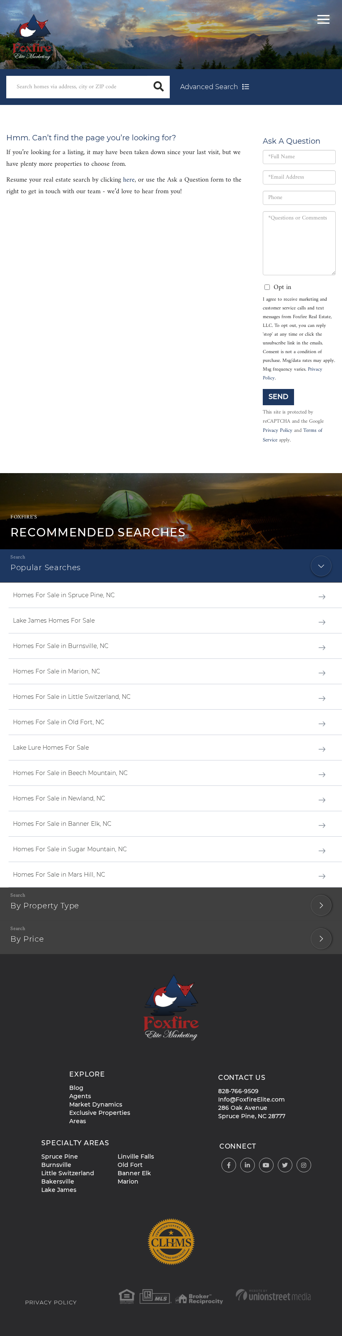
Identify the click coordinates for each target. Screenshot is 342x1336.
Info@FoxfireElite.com (251, 1099)
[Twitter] (285, 1165)
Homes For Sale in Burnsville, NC (60, 646)
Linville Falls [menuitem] (136, 1156)
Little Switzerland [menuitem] (67, 1173)
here (129, 180)
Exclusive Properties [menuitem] (99, 1113)
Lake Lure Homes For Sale (51, 747)
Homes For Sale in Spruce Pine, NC (64, 595)
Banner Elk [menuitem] (134, 1173)
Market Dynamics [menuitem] (95, 1104)
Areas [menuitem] (77, 1121)
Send (278, 397)
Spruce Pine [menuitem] (59, 1156)
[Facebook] (229, 1165)
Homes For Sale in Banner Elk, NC (62, 824)
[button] (158, 87)
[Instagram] (304, 1165)
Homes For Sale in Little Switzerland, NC (72, 696)
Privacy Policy (277, 430)
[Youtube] (266, 1165)
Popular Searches (45, 567)
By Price (27, 939)
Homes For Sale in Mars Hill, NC (59, 874)
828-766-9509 (238, 1091)
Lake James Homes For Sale (54, 620)
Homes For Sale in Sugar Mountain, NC (70, 849)
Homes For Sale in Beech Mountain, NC (70, 773)
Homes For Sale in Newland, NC (59, 798)
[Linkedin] (247, 1165)
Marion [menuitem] (128, 1181)
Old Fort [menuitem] (130, 1165)
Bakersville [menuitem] (57, 1181)
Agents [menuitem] (80, 1096)
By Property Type (44, 905)
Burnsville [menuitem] (56, 1165)
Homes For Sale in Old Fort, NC (58, 722)
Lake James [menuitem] (58, 1190)
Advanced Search (209, 87)
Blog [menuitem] (76, 1088)
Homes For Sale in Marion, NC (56, 671)
